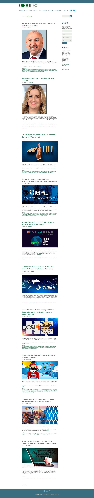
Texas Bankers (22, 10)
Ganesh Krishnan (46, 433)
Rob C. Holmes (54, 70)
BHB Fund (34, 389)
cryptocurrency (46, 389)
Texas (26, 71)
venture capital (32, 392)
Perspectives (35, 10)
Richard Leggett (46, 391)
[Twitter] (74, 10)
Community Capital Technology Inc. (44, 213)
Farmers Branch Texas (40, 433)
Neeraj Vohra (41, 391)
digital (54, 389)
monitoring (51, 171)
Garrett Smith (24, 214)
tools (46, 215)
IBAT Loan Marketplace (31, 214)
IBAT (27, 214)
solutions (23, 348)
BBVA (30, 69)
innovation (50, 214)
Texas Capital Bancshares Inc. (36, 71)
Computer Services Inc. (41, 346)
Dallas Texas (30, 433)
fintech (56, 213)
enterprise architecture (52, 69)
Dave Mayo (47, 346)
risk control (28, 172)
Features (30, 10)
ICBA (29, 390)
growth (25, 390)
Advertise (60, 10)
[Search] (71, 16)
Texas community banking (33, 348)
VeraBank (23, 259)
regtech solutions (52, 347)
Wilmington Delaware (50, 434)
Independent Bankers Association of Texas (42, 214)
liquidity (53, 214)
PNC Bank (37, 434)
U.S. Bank (42, 71)
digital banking (46, 69)
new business (55, 433)
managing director (45, 70)
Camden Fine (38, 389)
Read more (39, 66)
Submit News (65, 10)
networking (33, 215)
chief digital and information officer (36, 69)
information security (32, 70)
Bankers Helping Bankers (27, 213)
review (25, 172)
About (56, 10)
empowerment (52, 346)
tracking (49, 172)
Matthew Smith (28, 215)
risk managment (41, 172)
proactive (54, 171)
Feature (24, 170)
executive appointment (25, 70)
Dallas (43, 69)
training (51, 172)
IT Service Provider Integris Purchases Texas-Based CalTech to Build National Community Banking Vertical (38, 269)
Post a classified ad (65, 69)
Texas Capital (30, 71)
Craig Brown (37, 171)
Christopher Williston (36, 213)
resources (39, 215)
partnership (48, 347)
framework (42, 171)
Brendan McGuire (25, 433)
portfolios (36, 215)
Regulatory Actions (43, 10)
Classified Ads (51, 10)
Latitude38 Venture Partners (35, 391)
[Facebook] (72, 10)
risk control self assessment (34, 172)
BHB (31, 213)
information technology (39, 70)
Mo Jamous (50, 70)
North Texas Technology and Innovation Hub (28, 434)
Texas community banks (25, 392)
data (39, 171)
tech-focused (41, 434)
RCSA (23, 172)
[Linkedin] (70, 10)
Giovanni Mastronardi (27, 347)
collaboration (42, 389)
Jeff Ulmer (47, 171)
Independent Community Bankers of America (50, 390)
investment (23, 391)
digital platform (52, 213)
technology (23, 71)
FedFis (55, 346)
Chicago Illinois (29, 171)
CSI (45, 346)
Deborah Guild (35, 433)
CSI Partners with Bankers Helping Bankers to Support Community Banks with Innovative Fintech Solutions (38, 312)
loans (25, 215)
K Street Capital (28, 391)
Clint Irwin (33, 171)
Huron (45, 171)
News (27, 10)
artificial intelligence (26, 69)
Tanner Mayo (51, 391)
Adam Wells (25, 171)
